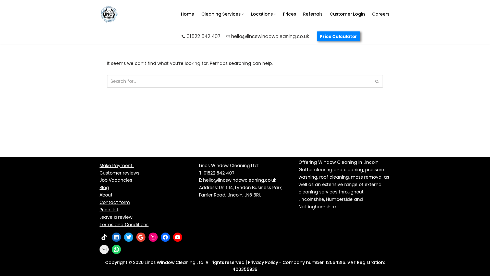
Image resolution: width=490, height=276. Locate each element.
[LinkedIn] (116, 237)
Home (187, 14)
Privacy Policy (263, 262)
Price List (109, 210)
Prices (289, 14)
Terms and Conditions (124, 225)
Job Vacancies (116, 180)
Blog (104, 188)
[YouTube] (177, 237)
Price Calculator (338, 36)
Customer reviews (119, 173)
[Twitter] (128, 237)
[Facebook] (165, 237)
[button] (243, 14)
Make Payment (117, 166)
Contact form (115, 202)
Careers (380, 14)
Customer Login (347, 14)
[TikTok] (104, 237)
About (106, 195)
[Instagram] (153, 237)
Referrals (313, 14)
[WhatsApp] (116, 249)
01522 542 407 (203, 36)
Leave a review (116, 217)
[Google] (140, 237)
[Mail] (104, 249)
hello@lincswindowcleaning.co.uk (270, 36)
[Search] (377, 81)
